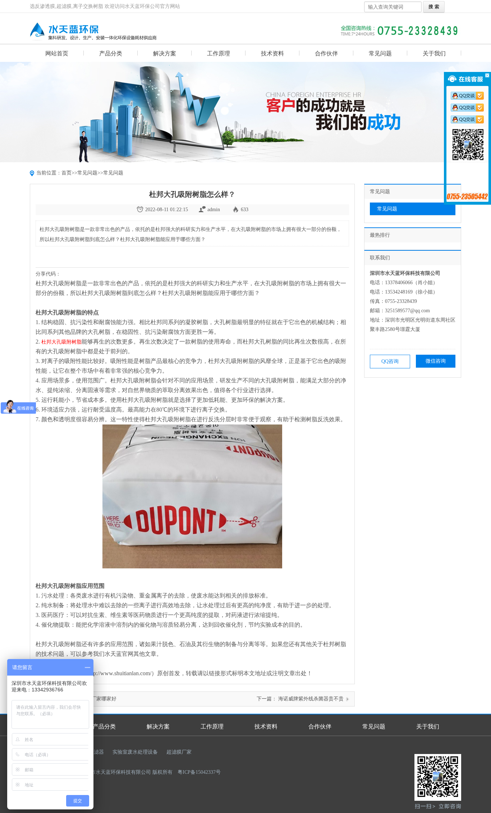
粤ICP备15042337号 (199, 772)
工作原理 (218, 53)
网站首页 (56, 53)
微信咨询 (436, 361)
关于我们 (434, 53)
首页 (66, 173)
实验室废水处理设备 (135, 752)
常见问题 (380, 53)
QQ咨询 (390, 361)
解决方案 (164, 53)
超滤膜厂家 (179, 752)
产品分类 (110, 53)
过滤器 (96, 752)
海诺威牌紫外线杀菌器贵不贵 (310, 698)
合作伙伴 (326, 53)
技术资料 (272, 53)
